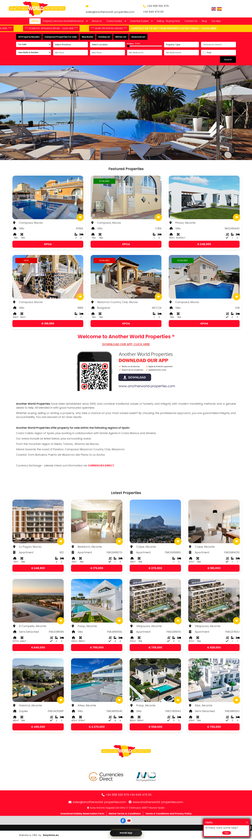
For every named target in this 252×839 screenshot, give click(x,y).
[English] (213, 9)
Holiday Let (104, 36)
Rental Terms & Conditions (125, 813)
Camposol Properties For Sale (61, 36)
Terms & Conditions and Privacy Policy (168, 813)
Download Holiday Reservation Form (82, 813)
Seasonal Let (138, 36)
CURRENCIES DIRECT (101, 465)
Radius (133, 43)
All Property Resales (29, 36)
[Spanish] (219, 9)
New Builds (87, 36)
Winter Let (120, 36)
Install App (126, 832)
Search (228, 59)
